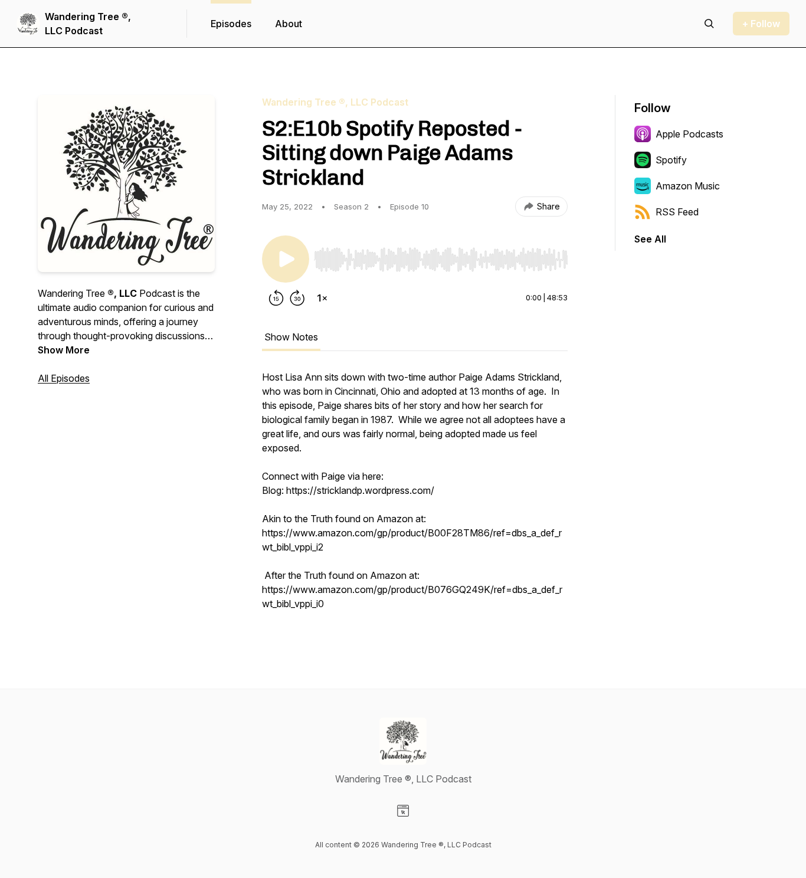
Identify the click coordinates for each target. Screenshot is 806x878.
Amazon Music (688, 186)
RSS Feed (677, 212)
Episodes (231, 24)
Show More (64, 350)
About (288, 24)
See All (650, 239)
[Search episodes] (709, 24)
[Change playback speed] (322, 298)
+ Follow (761, 24)
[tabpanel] (415, 496)
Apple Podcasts (689, 134)
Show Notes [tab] (291, 337)
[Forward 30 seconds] (297, 298)
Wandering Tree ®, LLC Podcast (88, 24)
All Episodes (64, 378)
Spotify (671, 160)
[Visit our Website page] (403, 811)
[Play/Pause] (285, 259)
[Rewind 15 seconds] (276, 298)
